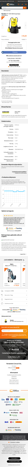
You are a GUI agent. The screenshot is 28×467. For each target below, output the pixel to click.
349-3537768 (15, 349)
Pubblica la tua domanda (21, 173)
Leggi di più (22, 254)
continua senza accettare (14, 465)
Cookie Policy (16, 451)
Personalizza (14, 458)
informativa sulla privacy (19, 335)
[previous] (2, 25)
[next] (25, 25)
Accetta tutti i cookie (14, 461)
